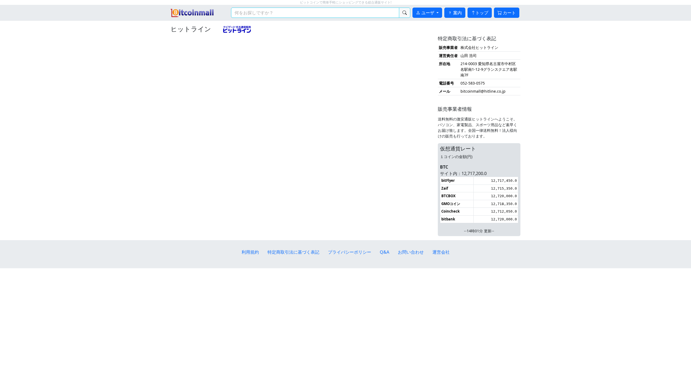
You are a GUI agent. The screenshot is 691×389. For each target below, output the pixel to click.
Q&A (384, 252)
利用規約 (250, 252)
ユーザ (427, 13)
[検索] (404, 13)
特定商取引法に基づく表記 (293, 252)
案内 (457, 13)
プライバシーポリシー (349, 252)
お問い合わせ (411, 252)
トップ (481, 13)
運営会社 (441, 252)
